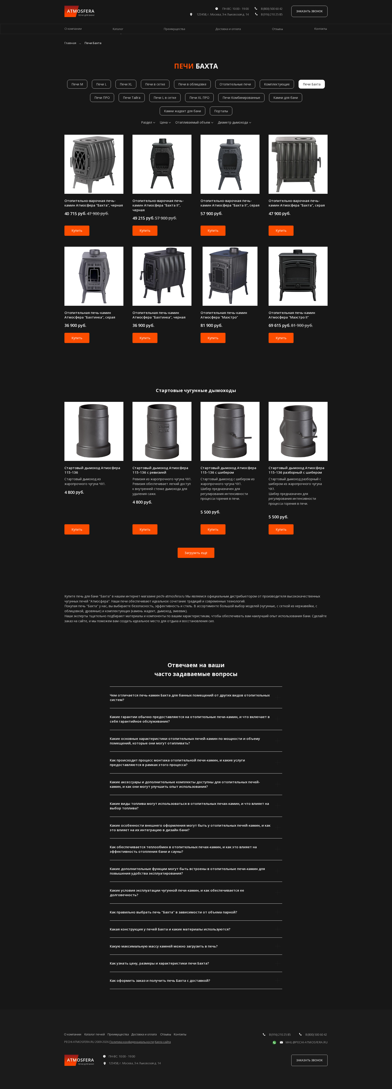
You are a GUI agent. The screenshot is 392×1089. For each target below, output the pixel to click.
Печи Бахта (93, 43)
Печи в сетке (155, 84)
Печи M (77, 84)
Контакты (320, 29)
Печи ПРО (102, 97)
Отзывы (277, 29)
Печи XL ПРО (199, 97)
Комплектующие (277, 84)
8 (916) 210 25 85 (271, 14)
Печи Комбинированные (241, 97)
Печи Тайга (131, 97)
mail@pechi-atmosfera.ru (307, 1042)
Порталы (221, 111)
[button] (309, 11)
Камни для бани (285, 97)
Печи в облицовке (192, 84)
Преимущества (174, 29)
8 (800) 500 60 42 (271, 9)
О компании (73, 29)
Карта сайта (163, 1042)
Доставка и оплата (228, 29)
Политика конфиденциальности (131, 1042)
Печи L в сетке (165, 97)
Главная (70, 43)
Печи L (101, 84)
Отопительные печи (235, 84)
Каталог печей (94, 1034)
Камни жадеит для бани (182, 111)
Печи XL (126, 84)
